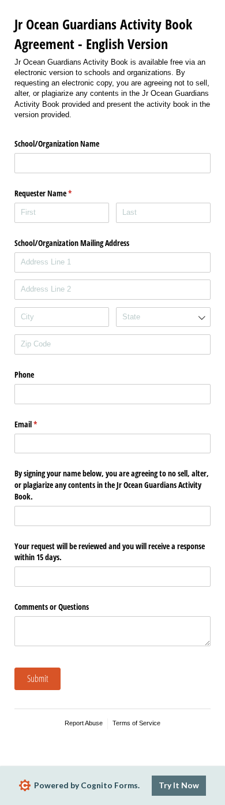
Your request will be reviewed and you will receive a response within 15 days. (109, 552)
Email (39, 424)
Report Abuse (84, 723)
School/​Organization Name (56, 143)
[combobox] (163, 317)
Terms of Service (136, 723)
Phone (24, 374)
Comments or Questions (51, 606)
